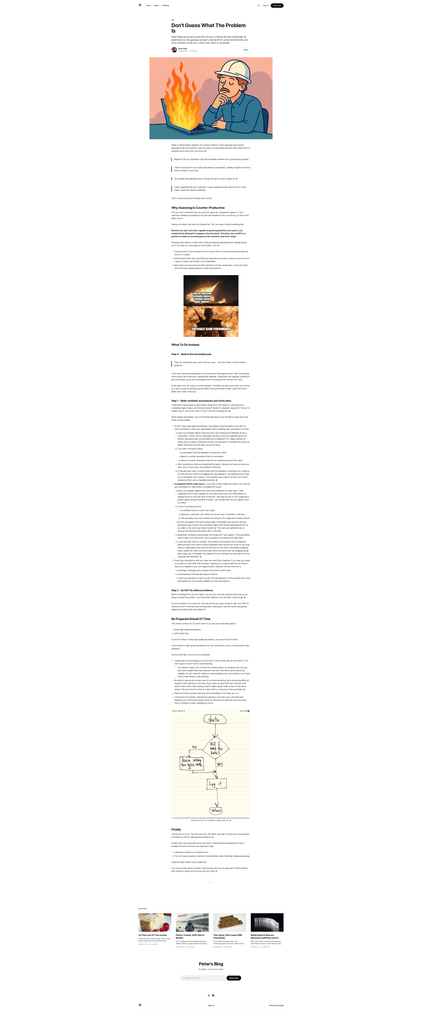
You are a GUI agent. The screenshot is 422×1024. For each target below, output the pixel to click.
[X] (209, 995)
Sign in (265, 5)
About (156, 5)
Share (245, 50)
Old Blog (165, 5)
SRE (172, 20)
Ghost (281, 1005)
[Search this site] (259, 5)
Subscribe (277, 6)
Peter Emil (182, 48)
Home (148, 5)
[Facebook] (213, 995)
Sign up (211, 1005)
